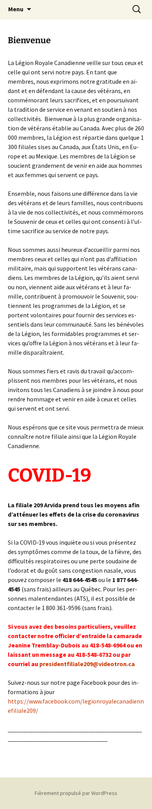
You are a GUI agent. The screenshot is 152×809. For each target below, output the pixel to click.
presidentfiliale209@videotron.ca (87, 664)
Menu (15, 9)
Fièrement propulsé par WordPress (76, 793)
